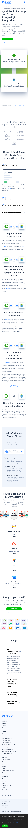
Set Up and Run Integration (12, 206)
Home (3, 6)
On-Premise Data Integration (9, 744)
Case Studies (5, 781)
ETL (15, 105)
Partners (4, 727)
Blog (3, 778)
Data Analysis (5, 747)
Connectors (5, 764)
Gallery (3, 783)
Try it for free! (14, 608)
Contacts (4, 725)
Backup (4, 766)
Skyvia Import (7, 362)
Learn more (14, 385)
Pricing (3, 772)
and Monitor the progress (12, 213)
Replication (7, 288)
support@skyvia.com (7, 807)
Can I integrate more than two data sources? (12, 694)
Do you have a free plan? (12, 702)
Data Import (5, 733)
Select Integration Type (11, 199)
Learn (3, 787)
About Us (4, 723)
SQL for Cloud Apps (7, 753)
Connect (4, 768)
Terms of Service (6, 801)
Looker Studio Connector (8, 770)
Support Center (5, 789)
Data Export (5, 736)
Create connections (9, 166)
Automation (7, 319)
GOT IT (5, 825)
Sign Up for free (7, 39)
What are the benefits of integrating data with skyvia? (12, 683)
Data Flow (4, 246)
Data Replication (6, 740)
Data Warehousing (6, 742)
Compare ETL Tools (6, 785)
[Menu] (25, 2)
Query (3, 761)
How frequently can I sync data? (12, 651)
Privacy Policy (5, 805)
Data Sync (21, 105)
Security (4, 803)
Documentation (6, 792)
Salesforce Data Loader (7, 749)
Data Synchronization (7, 738)
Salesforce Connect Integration (9, 751)
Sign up (9, 188)
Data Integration (9, 6)
